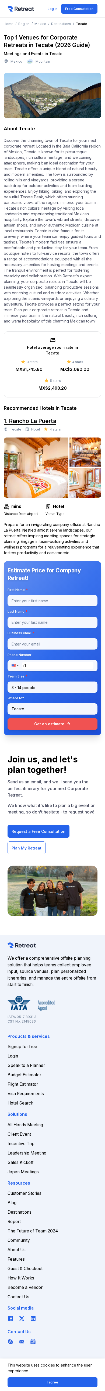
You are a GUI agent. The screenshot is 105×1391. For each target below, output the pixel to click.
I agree (52, 1382)
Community (19, 1240)
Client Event (19, 1134)
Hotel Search (20, 1103)
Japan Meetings (23, 1171)
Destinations (61, 24)
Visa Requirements (26, 1093)
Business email (21, 633)
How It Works (21, 1278)
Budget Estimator (24, 1074)
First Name (18, 590)
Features (16, 1259)
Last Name (17, 612)
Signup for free (22, 1046)
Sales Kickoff (21, 1162)
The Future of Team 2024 (33, 1231)
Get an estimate (52, 723)
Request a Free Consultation (38, 831)
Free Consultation (79, 9)
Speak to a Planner (26, 1065)
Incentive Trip (21, 1143)
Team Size (17, 676)
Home (8, 24)
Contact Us (18, 1296)
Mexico (40, 24)
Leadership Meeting (27, 1153)
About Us (17, 1249)
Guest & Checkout (25, 1268)
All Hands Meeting (25, 1124)
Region (24, 24)
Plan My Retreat (26, 848)
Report (14, 1221)
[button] (17, 665)
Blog (12, 1202)
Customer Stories (24, 1193)
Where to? (16, 698)
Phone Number (20, 655)
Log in (52, 9)
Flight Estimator (23, 1084)
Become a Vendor (25, 1287)
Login (13, 1056)
